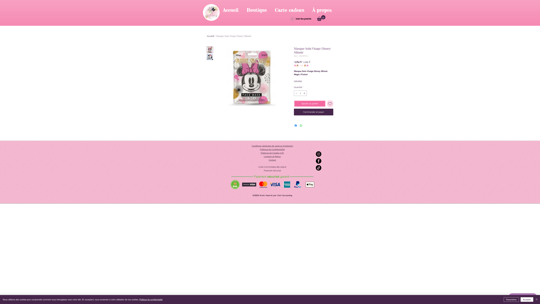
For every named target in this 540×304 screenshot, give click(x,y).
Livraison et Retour (272, 156)
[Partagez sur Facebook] (295, 125)
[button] (321, 18)
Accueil (210, 35)
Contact (272, 160)
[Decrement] (296, 93)
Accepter (527, 299)
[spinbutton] (300, 93)
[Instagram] (318, 154)
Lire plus (298, 81)
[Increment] (305, 93)
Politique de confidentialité (151, 299)
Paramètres (511, 299)
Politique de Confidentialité (272, 149)
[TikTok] (318, 168)
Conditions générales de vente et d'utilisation (272, 146)
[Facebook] (318, 161)
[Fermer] (536, 299)
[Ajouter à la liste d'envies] (330, 103)
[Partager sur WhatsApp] (301, 125)
